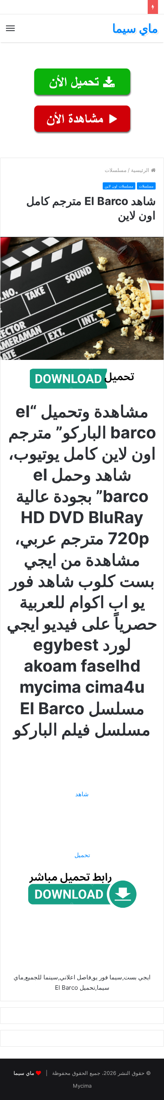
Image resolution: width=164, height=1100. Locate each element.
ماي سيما (24, 1073)
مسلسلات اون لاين (119, 186)
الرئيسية (141, 170)
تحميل (82, 855)
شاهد (82, 794)
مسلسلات (116, 170)
